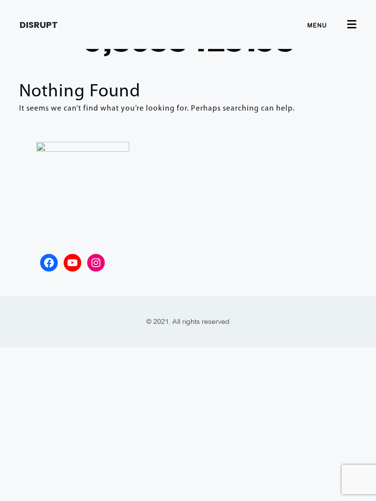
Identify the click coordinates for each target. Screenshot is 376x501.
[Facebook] (49, 263)
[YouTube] (72, 263)
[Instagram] (96, 263)
